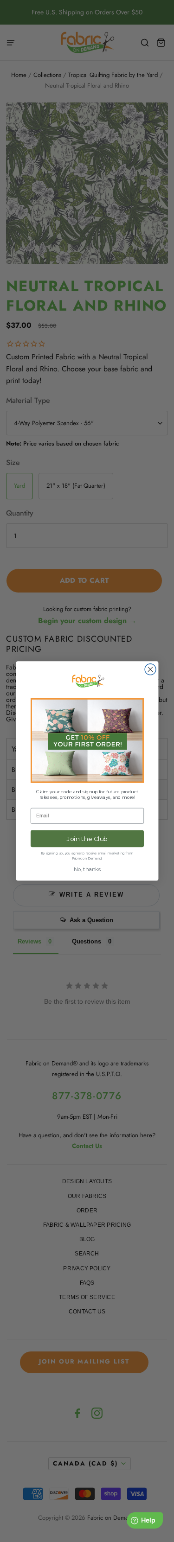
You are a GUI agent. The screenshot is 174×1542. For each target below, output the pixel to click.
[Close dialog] (150, 669)
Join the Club (87, 838)
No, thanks (87, 870)
